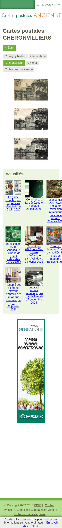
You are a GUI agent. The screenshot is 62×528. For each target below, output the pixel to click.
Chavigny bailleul (15, 56)
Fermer (35, 525)
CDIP (37, 505)
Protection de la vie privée (29, 514)
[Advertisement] (31, 454)
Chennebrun (38, 56)
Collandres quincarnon (19, 69)
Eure (11, 47)
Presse (8, 509)
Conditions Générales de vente (36, 509)
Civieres (32, 62)
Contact (49, 505)
